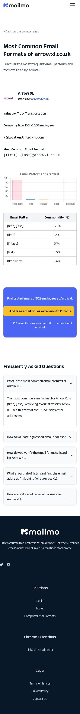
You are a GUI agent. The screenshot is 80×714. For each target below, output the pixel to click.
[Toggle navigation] (72, 5)
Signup (40, 608)
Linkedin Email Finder (40, 649)
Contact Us (40, 698)
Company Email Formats (40, 616)
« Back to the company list (21, 31)
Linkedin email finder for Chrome (52, 548)
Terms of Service (40, 683)
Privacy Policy (40, 691)
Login (39, 600)
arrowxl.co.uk (40, 99)
